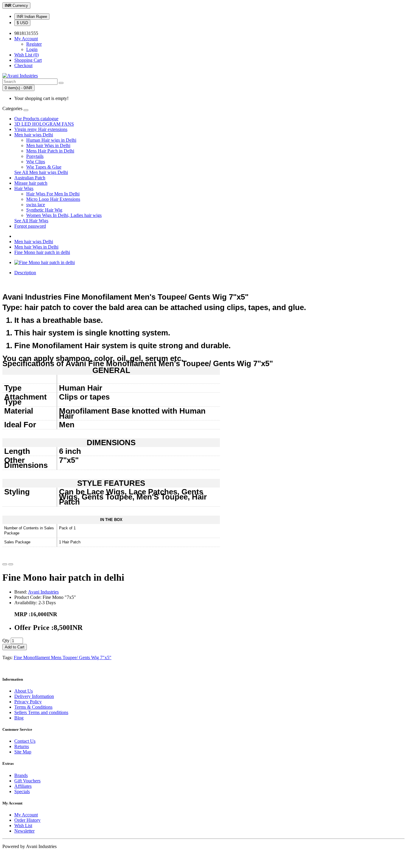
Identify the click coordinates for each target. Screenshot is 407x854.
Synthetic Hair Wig (44, 209)
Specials (22, 791)
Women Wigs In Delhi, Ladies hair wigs (64, 215)
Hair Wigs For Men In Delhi (53, 193)
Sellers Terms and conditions (41, 712)
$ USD (22, 23)
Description (25, 272)
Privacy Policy (28, 701)
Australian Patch (29, 177)
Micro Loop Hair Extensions (53, 199)
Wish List (23, 825)
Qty (6, 640)
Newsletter (24, 830)
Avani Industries (43, 591)
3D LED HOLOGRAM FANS (44, 124)
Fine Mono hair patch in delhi (42, 252)
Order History (27, 820)
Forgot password (30, 226)
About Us (23, 690)
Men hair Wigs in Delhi (48, 145)
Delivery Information (34, 696)
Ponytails (35, 156)
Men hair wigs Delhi (33, 134)
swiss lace (35, 204)
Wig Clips (35, 161)
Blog (19, 717)
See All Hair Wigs (31, 220)
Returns (21, 746)
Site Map (22, 751)
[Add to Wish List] (4, 564)
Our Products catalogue (36, 118)
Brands (21, 775)
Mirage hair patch (30, 183)
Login (32, 49)
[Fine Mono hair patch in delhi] (44, 262)
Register (34, 44)
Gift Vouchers (27, 780)
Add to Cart (14, 647)
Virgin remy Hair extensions (40, 129)
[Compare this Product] (10, 564)
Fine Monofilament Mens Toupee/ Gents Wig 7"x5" (62, 657)
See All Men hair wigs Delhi (41, 172)
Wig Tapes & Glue (43, 166)
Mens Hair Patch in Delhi (50, 150)
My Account (26, 814)
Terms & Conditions (33, 707)
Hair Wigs (23, 188)
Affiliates (23, 786)
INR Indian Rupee (32, 16)
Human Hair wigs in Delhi (51, 140)
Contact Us (24, 741)
